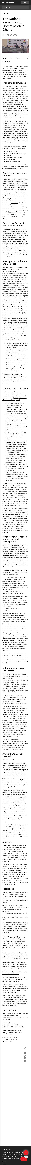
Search (4, 1164)
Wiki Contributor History (11, 58)
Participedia (10, 2)
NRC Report (14, 203)
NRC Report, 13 (14, 340)
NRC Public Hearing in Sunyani (12, 51)
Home (4, 1162)
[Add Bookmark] (5, 35)
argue (21, 779)
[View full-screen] (27, 40)
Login (24, 2)
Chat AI (24, 1158)
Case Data (6, 61)
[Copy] (3, 35)
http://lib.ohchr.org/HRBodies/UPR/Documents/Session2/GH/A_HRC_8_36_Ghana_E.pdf (15, 947)
